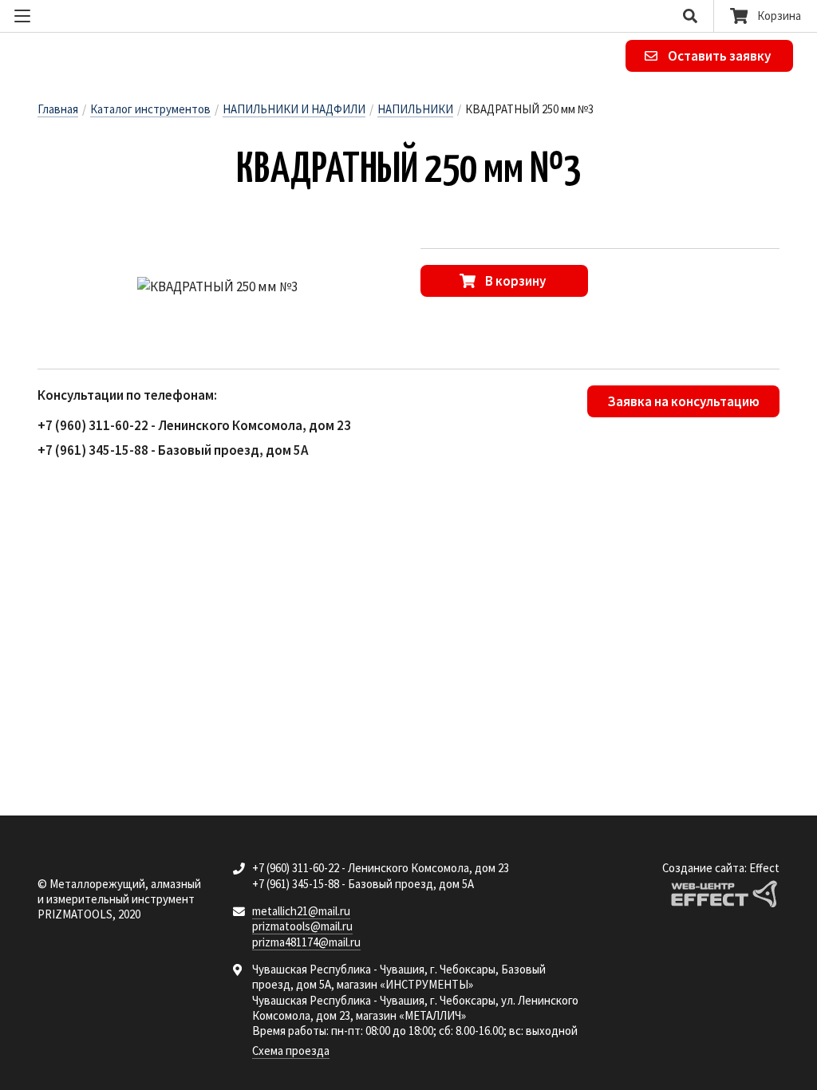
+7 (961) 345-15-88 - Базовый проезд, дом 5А (172, 450)
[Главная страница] (143, 56)
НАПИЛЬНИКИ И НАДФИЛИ (294, 109)
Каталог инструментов (150, 109)
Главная (57, 109)
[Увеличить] (217, 287)
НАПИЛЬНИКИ (415, 109)
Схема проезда (291, 1050)
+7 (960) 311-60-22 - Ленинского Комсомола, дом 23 (194, 425)
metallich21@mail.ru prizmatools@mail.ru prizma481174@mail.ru (306, 926)
